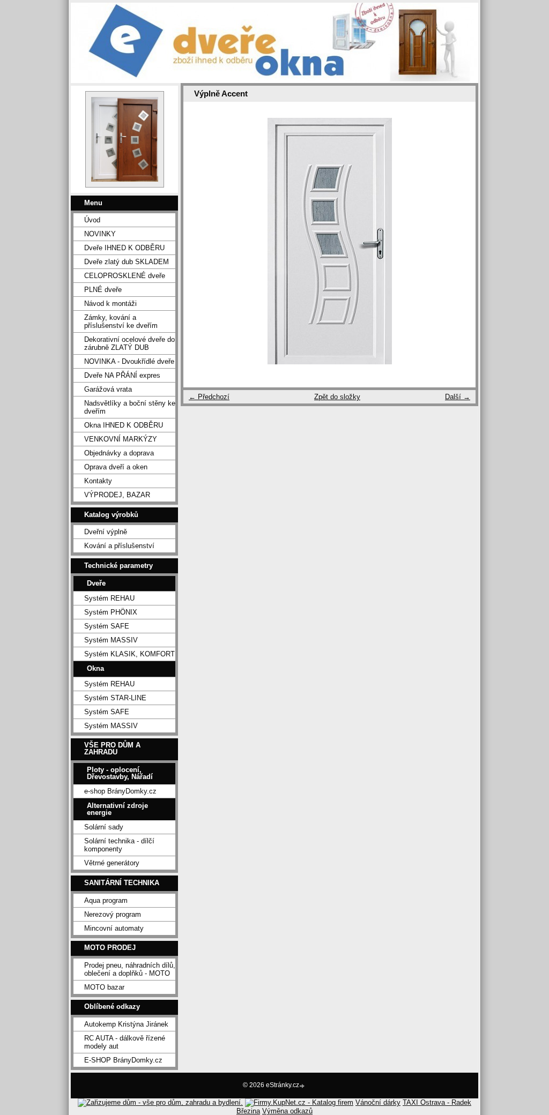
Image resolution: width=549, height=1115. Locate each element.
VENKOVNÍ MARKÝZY (120, 439)
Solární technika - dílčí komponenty (119, 845)
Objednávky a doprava (119, 453)
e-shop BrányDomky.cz (120, 791)
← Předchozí (209, 397)
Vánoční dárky (377, 1102)
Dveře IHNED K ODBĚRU (124, 248)
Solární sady (103, 827)
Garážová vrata (108, 389)
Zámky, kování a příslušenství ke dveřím (121, 321)
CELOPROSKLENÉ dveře (124, 276)
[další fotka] (458, 241)
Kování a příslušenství (119, 546)
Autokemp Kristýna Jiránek (126, 1024)
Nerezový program (112, 914)
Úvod (92, 220)
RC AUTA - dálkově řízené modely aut (124, 1042)
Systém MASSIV (111, 640)
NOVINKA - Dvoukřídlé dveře (129, 361)
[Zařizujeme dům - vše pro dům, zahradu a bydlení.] (160, 1102)
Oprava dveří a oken (115, 467)
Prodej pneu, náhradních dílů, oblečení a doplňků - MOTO (129, 969)
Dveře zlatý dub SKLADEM (126, 262)
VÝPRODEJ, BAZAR (117, 495)
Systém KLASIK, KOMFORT (129, 654)
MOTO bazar (104, 987)
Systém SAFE (106, 626)
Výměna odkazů (287, 1111)
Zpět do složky (337, 397)
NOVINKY (100, 234)
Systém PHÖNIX (110, 612)
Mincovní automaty (114, 928)
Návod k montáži (110, 304)
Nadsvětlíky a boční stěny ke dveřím (129, 407)
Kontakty (98, 481)
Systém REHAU (109, 598)
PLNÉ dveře (103, 290)
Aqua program (106, 900)
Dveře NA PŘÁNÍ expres (122, 375)
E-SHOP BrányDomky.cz (123, 1060)
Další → (457, 397)
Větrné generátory (111, 863)
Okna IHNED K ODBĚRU (123, 425)
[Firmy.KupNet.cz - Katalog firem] (299, 1102)
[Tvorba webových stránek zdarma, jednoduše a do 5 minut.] (303, 1085)
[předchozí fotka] (201, 241)
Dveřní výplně (105, 532)
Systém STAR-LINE (115, 698)
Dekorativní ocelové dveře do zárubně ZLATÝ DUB (129, 343)
